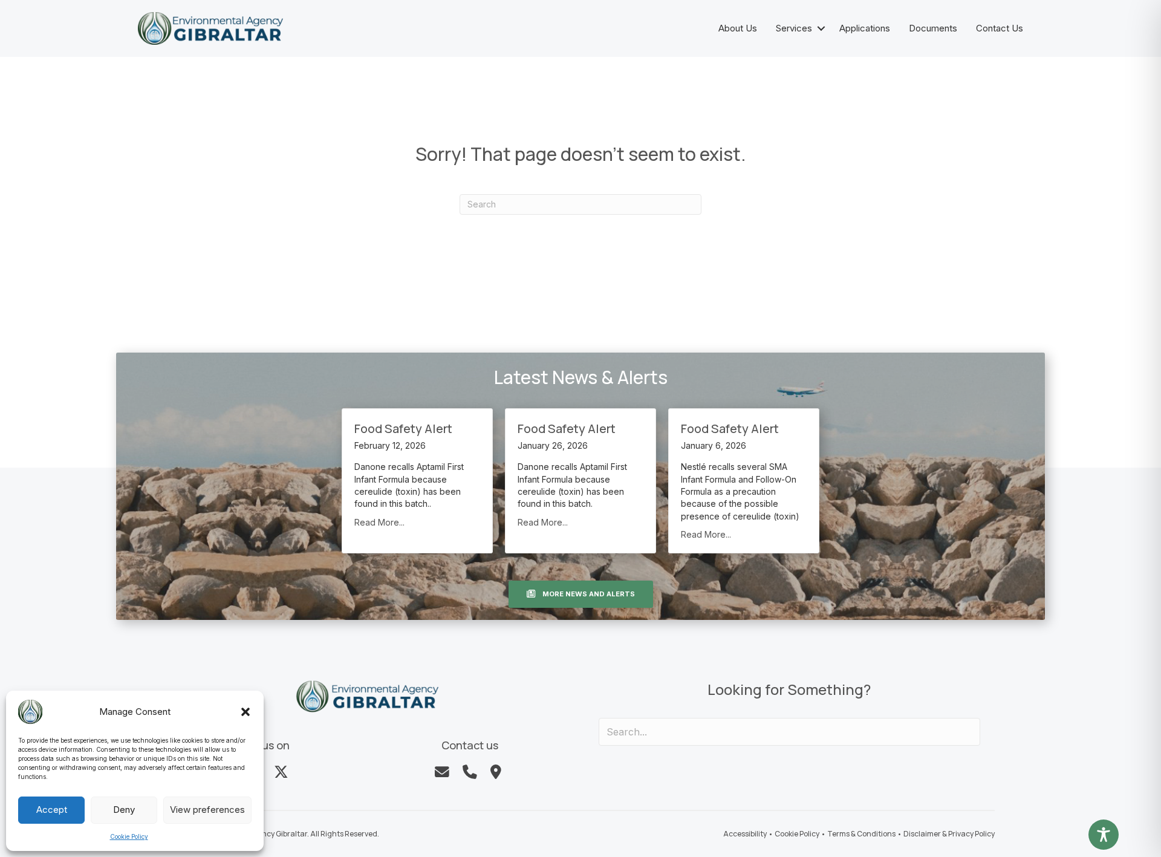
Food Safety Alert (403, 428)
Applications (864, 28)
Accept (51, 809)
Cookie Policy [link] (797, 834)
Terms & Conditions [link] (861, 834)
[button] (245, 712)
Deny (124, 809)
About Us (737, 28)
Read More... (379, 522)
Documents (933, 28)
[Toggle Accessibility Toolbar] (1103, 834)
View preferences (207, 809)
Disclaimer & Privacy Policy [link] (949, 834)
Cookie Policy (129, 836)
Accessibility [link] (745, 834)
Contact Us (999, 28)
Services (794, 28)
